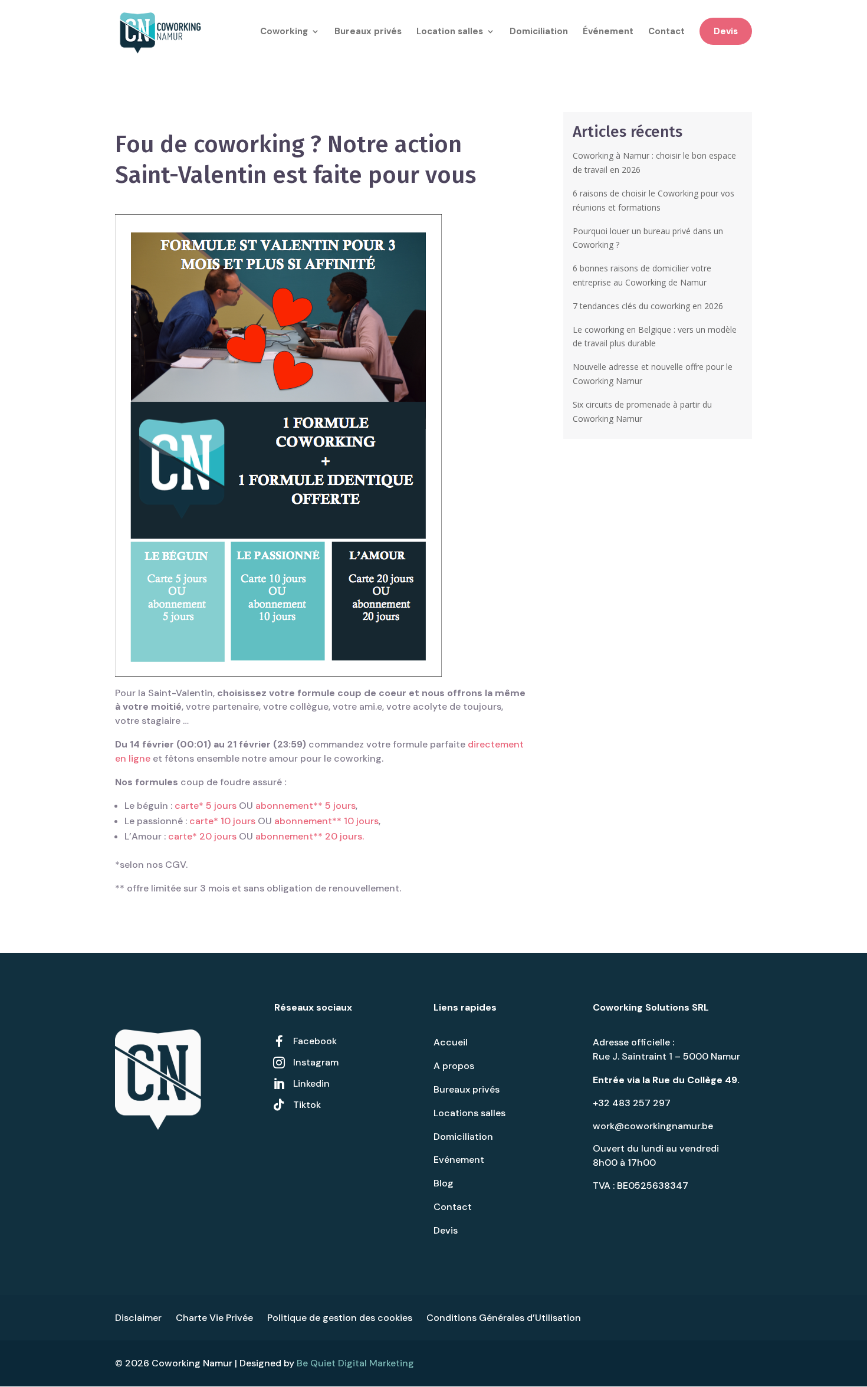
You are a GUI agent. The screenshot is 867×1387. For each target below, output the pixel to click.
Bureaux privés (368, 32)
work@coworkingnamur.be (653, 1126)
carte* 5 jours (206, 805)
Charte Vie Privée (214, 1317)
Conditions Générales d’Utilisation (503, 1317)
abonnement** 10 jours (326, 821)
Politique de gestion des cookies (339, 1317)
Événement (608, 32)
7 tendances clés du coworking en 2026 (648, 305)
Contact (666, 32)
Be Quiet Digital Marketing (355, 1363)
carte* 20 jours (202, 836)
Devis (726, 31)
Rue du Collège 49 (694, 1080)
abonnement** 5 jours (305, 805)
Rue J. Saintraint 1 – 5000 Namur (666, 1056)
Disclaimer (138, 1317)
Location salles (449, 32)
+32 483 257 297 (632, 1103)
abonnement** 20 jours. (309, 836)
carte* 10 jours (222, 821)
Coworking (284, 32)
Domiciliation (539, 32)
